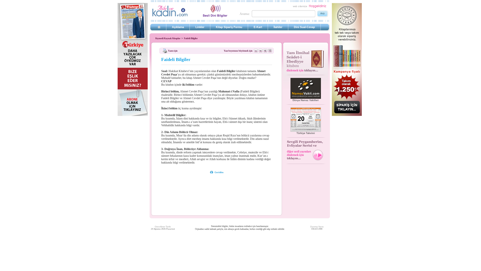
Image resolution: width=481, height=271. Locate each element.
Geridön (219, 172)
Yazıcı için (173, 50)
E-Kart (258, 27)
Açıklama (178, 27)
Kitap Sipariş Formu (229, 27)
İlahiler (278, 27)
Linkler (199, 27)
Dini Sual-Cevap (304, 27)
